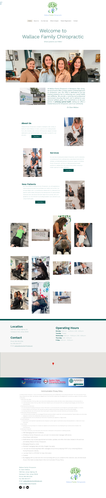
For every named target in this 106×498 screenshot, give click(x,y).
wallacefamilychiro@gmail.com (23, 346)
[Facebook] (20, 487)
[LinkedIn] (27, 487)
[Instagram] (24, 487)
